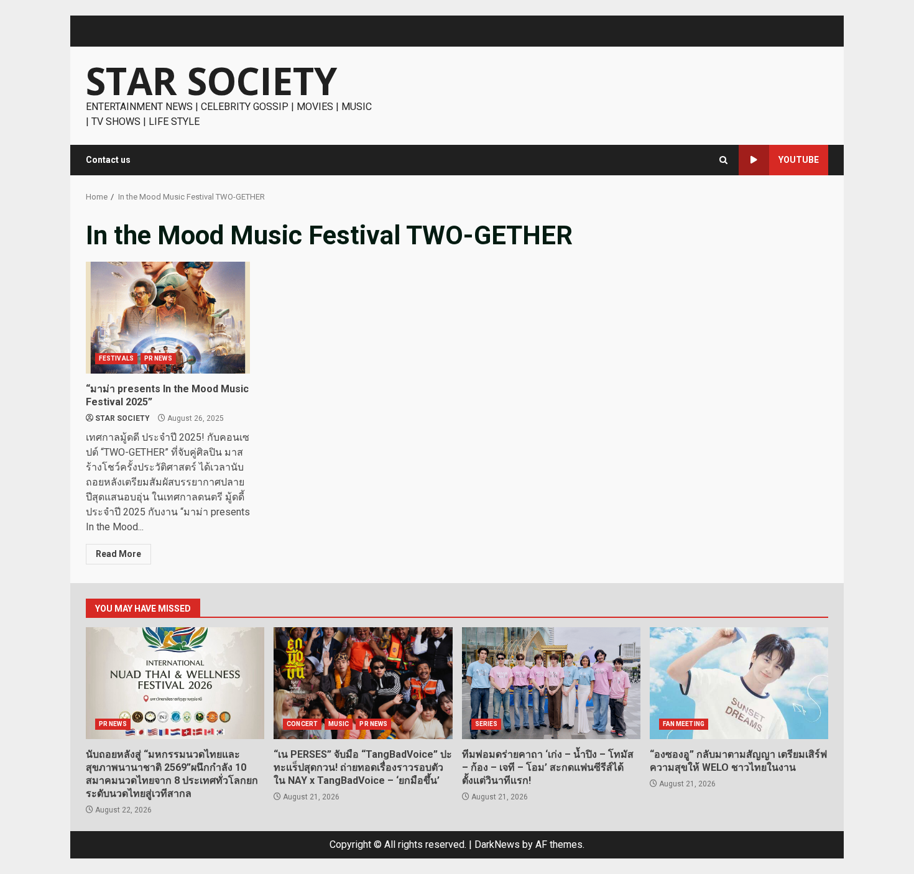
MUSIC (338, 723)
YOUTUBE (798, 160)
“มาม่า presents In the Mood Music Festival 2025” (168, 318)
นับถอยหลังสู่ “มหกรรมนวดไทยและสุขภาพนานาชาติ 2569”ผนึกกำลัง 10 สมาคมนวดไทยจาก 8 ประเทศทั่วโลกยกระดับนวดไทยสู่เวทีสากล (175, 683)
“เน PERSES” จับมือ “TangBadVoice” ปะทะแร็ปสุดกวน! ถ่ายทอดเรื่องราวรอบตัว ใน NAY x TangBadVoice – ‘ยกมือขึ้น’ (363, 683)
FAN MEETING (683, 723)
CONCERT (302, 723)
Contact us (108, 160)
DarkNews (497, 844)
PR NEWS (158, 358)
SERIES (486, 723)
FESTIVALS (116, 358)
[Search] (723, 160)
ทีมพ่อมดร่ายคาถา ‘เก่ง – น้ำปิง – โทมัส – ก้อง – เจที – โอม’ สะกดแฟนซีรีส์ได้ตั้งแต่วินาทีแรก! (551, 683)
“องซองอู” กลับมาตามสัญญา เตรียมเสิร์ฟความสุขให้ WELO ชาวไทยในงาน (739, 683)
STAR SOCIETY (211, 80)
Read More (118, 554)
